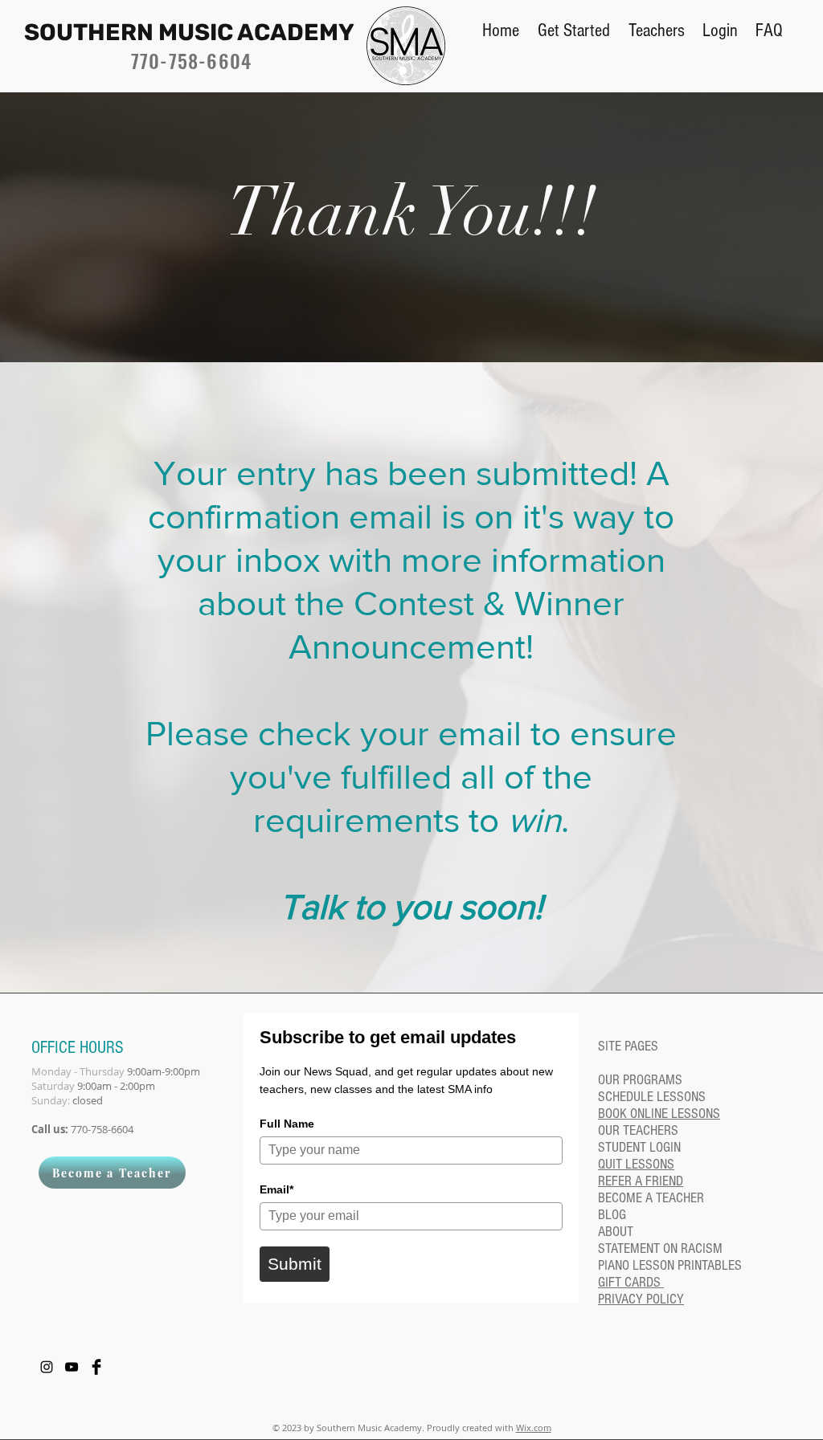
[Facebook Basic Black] (96, 1367)
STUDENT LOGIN (639, 1147)
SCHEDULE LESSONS (652, 1096)
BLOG (612, 1214)
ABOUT (615, 1231)
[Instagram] (47, 1367)
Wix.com (533, 1428)
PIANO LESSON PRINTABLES (670, 1265)
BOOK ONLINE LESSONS (659, 1113)
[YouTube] (71, 1367)
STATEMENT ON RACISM (660, 1248)
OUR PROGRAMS (640, 1079)
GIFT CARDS (631, 1282)
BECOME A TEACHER (651, 1197)
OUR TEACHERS (638, 1130)
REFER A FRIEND (640, 1181)
